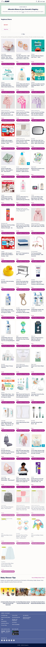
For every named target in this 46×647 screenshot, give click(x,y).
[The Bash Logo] (8, 631)
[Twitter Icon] (14, 640)
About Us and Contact (5, 617)
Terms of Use (14, 615)
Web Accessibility (15, 624)
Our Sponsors (25, 615)
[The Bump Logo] (6, 1)
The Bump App (4, 615)
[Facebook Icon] (2, 640)
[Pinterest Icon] (9, 640)
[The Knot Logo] (3, 631)
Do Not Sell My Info (16, 617)
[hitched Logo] (2, 632)
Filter (24, 34)
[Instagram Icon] (6, 640)
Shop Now (6, 29)
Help (2, 619)
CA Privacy (14, 622)
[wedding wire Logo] (7, 632)
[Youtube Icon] (11, 640)
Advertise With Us (5, 623)
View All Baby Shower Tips (38, 577)
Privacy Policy (4, 625)
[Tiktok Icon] (4, 640)
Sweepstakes (4, 621)
